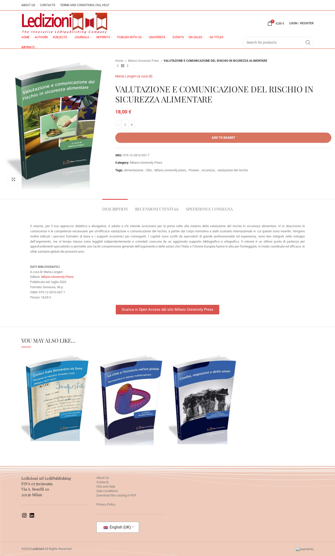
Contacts (102, 482)
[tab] (115, 206)
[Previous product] (117, 65)
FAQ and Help (105, 486)
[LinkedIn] (32, 517)
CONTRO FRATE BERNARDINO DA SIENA (57, 384)
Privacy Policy (106, 504)
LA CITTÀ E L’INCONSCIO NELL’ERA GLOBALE (130, 386)
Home (119, 60)
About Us (102, 478)
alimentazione (133, 170)
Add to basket (223, 137)
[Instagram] (24, 517)
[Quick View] (41, 416)
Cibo (149, 170)
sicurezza (208, 170)
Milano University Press (144, 60)
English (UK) (120, 527)
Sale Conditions (107, 491)
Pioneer (194, 170)
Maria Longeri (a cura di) (134, 76)
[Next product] (127, 65)
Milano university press (170, 170)
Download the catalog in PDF (116, 495)
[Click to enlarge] (13, 179)
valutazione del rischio (232, 170)
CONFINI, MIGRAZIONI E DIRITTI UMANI (204, 386)
